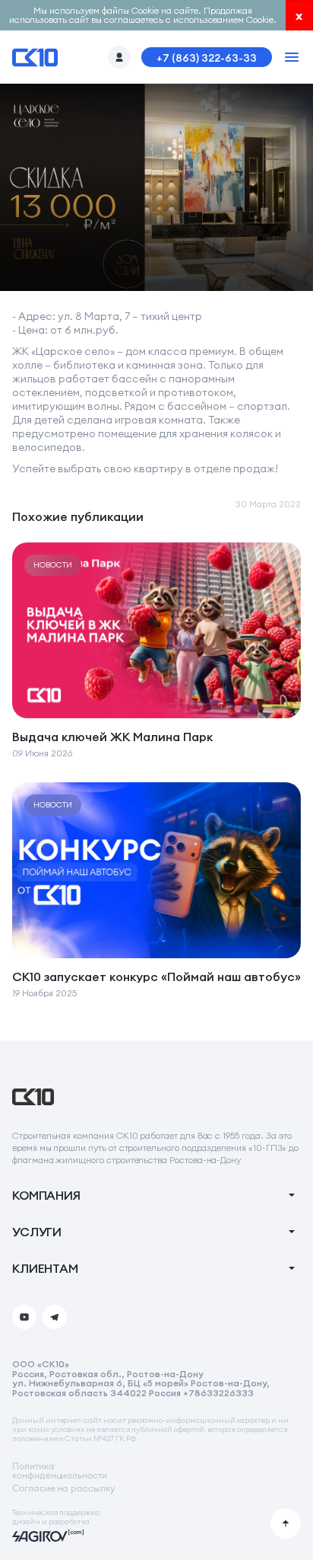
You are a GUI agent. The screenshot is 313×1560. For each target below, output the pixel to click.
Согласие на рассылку (63, 1488)
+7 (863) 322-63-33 (206, 58)
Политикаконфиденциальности (59, 1471)
